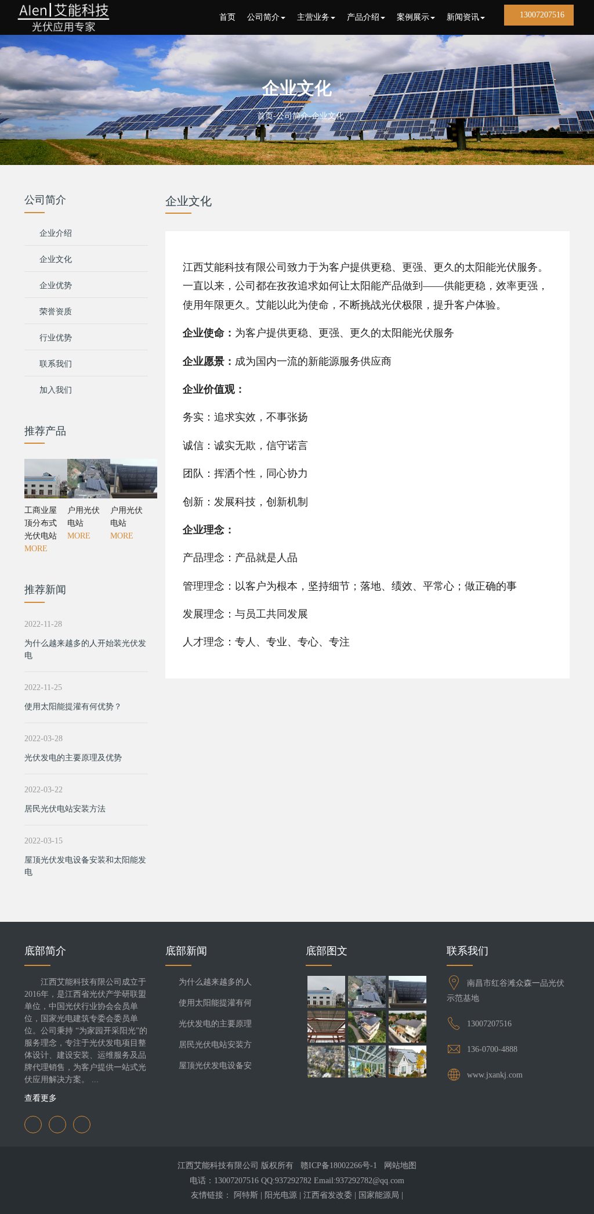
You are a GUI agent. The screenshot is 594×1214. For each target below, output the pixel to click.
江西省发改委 (327, 1195)
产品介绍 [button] (363, 17)
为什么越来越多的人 (215, 982)
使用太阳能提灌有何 (215, 1003)
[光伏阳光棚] (366, 1028)
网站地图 (400, 1165)
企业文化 (328, 116)
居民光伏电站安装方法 (65, 808)
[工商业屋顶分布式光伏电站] (42, 478)
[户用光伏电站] (85, 478)
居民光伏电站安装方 (215, 1044)
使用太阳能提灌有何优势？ (73, 706)
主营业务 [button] (313, 17)
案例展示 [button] (413, 17)
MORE (36, 548)
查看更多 (41, 1098)
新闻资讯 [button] (463, 17)
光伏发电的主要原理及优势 (73, 757)
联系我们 (55, 364)
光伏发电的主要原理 (215, 1023)
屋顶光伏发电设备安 (215, 1065)
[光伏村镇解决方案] (326, 1063)
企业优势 (55, 285)
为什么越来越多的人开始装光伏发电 (85, 649)
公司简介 (292, 116)
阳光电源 (281, 1195)
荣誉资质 (55, 311)
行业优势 (55, 337)
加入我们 (55, 390)
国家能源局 (378, 1195)
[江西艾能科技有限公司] (63, 17)
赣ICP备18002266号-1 (338, 1165)
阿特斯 (246, 1195)
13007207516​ (489, 1023)
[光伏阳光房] (366, 1063)
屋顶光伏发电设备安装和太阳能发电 (85, 866)
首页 (227, 17)
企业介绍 (55, 233)
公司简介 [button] (263, 17)
